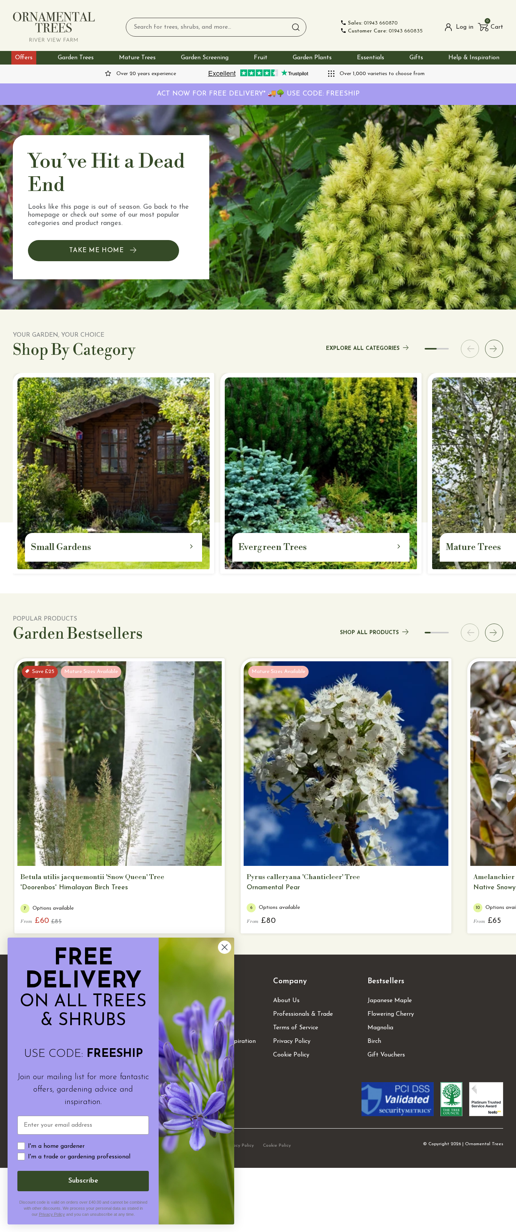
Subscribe (83, 1181)
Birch (374, 1041)
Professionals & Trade (303, 1014)
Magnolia (380, 1028)
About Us (286, 1001)
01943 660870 (373, 23)
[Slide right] (494, 349)
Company (290, 981)
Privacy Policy (292, 1041)
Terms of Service (295, 1028)
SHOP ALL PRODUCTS (369, 633)
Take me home (96, 250)
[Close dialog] (224, 947)
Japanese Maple (390, 1001)
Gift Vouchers (386, 1055)
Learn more (115, 853)
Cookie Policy (291, 1055)
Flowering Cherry (391, 1014)
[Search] (295, 27)
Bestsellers (386, 981)
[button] (490, 27)
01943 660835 (385, 31)
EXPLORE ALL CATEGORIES (363, 348)
